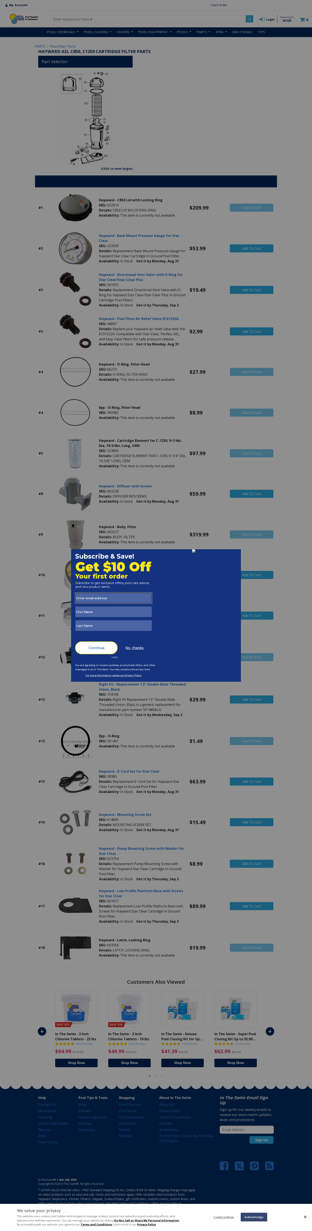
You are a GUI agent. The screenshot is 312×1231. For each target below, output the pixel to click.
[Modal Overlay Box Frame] (156, 615)
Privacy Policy (146, 1224)
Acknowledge (254, 1217)
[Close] (305, 1216)
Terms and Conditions (96, 1224)
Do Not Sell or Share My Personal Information (146, 1220)
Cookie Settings (224, 1217)
